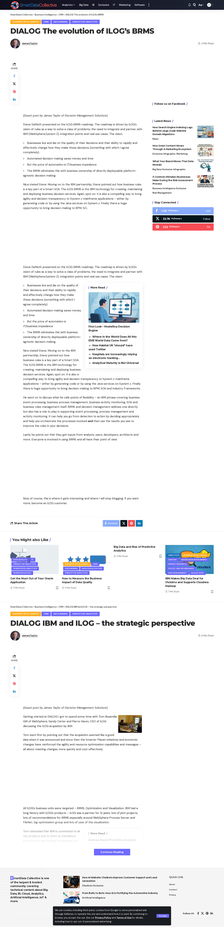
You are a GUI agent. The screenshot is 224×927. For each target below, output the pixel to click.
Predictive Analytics (84, 22)
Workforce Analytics (25, 568)
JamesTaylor (30, 43)
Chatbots (87, 885)
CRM (46, 22)
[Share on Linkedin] (14, 99)
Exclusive (158, 153)
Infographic (169, 153)
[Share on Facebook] (14, 76)
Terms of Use (124, 917)
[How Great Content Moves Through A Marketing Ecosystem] (205, 150)
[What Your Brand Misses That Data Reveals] (205, 166)
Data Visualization (92, 568)
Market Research (177, 564)
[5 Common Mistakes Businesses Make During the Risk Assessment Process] (205, 181)
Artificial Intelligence (93, 897)
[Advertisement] (82, 85)
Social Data (197, 573)
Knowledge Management (194, 560)
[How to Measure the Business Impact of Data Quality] (86, 559)
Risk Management (162, 192)
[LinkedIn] (212, 913)
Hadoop (172, 560)
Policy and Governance (181, 568)
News (155, 139)
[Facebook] (183, 210)
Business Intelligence (26, 22)
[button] (162, 916)
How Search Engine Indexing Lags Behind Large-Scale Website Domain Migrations (173, 131)
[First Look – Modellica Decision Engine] (114, 307)
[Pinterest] (183, 226)
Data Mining (61, 22)
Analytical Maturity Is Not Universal (115, 363)
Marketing (182, 153)
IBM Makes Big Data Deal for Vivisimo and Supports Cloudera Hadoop (186, 582)
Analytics (173, 555)
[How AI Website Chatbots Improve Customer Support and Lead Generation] (71, 882)
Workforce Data (22, 573)
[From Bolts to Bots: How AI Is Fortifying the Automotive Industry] (71, 897)
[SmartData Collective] (33, 5)
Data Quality (20, 560)
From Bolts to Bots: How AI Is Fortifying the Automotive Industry (120, 893)
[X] (183, 218)
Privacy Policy (103, 917)
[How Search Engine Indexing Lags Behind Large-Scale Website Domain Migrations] (205, 132)
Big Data (157, 169)
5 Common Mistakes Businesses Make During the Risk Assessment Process (173, 180)
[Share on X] (14, 84)
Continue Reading (112, 852)
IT (32, 560)
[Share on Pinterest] (14, 92)
